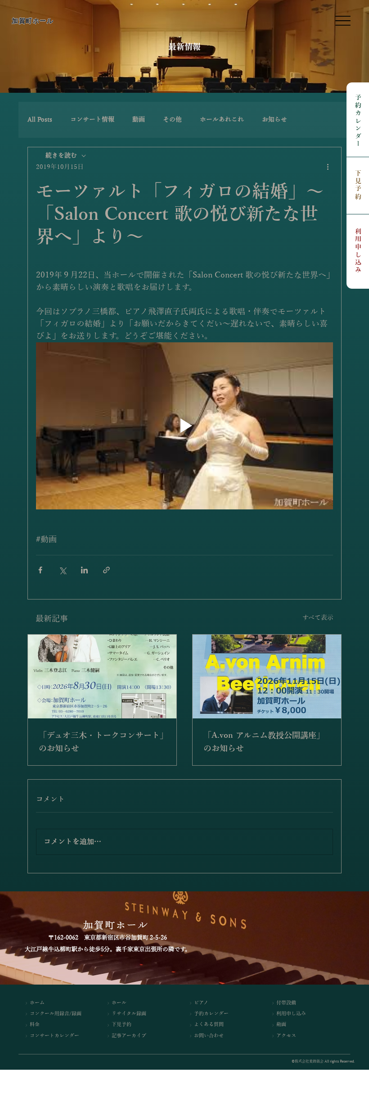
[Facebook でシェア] (40, 570)
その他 (172, 119)
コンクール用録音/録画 (55, 1013)
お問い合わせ (209, 1035)
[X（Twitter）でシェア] (62, 570)
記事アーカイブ (129, 1035)
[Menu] (343, 21)
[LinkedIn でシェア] (84, 570)
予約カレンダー (358, 121)
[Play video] (184, 425)
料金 (35, 1024)
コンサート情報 (92, 119)
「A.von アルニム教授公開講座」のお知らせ (263, 742)
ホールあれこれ (222, 119)
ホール (119, 1002)
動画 (138, 119)
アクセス (286, 1035)
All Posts (39, 119)
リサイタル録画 (129, 1013)
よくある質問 (209, 1024)
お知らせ (274, 119)
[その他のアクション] (327, 167)
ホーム (37, 1002)
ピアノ (201, 1002)
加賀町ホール (33, 20)
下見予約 (358, 185)
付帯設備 (286, 1002)
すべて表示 (317, 617)
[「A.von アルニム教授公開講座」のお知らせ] (267, 676)
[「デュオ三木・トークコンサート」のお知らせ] (102, 676)
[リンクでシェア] (106, 570)
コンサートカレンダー (54, 1035)
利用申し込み (358, 251)
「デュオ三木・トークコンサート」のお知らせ (101, 742)
